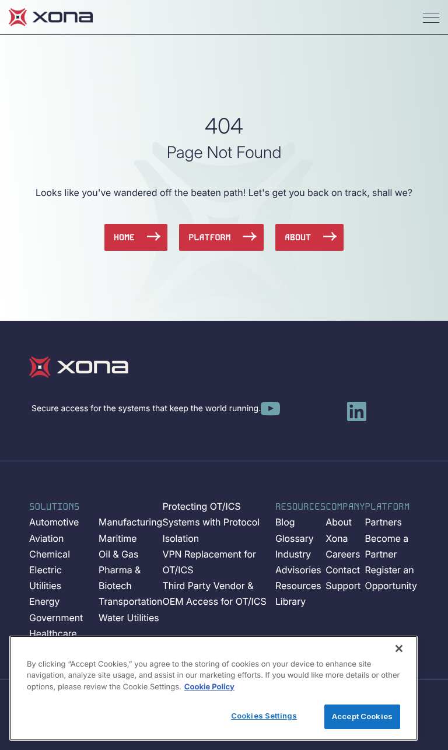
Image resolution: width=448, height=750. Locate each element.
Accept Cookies (362, 716)
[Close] (399, 648)
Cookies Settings (264, 715)
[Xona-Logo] (78, 367)
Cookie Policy (209, 687)
